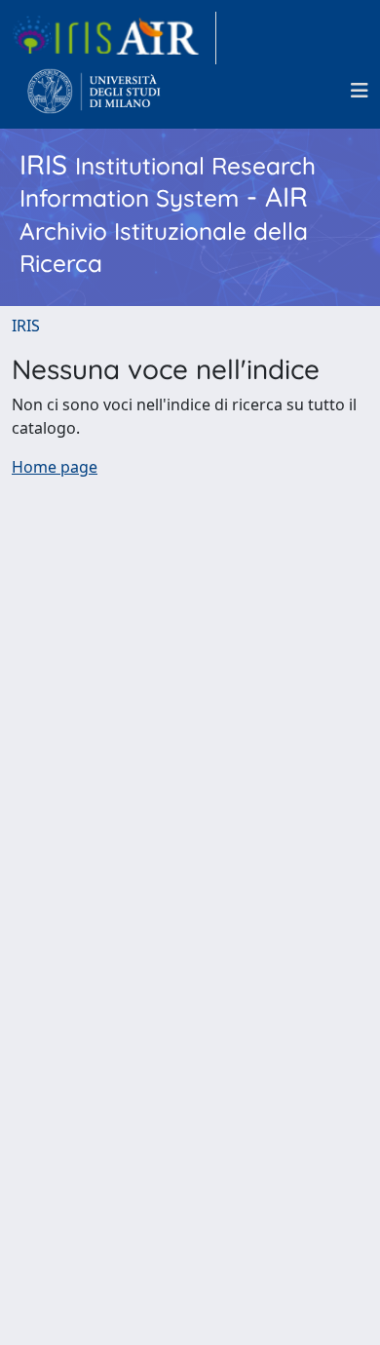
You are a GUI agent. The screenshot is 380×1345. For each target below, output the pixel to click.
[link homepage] (114, 38)
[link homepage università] (94, 90)
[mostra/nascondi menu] (359, 90)
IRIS (26, 325)
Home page (54, 467)
